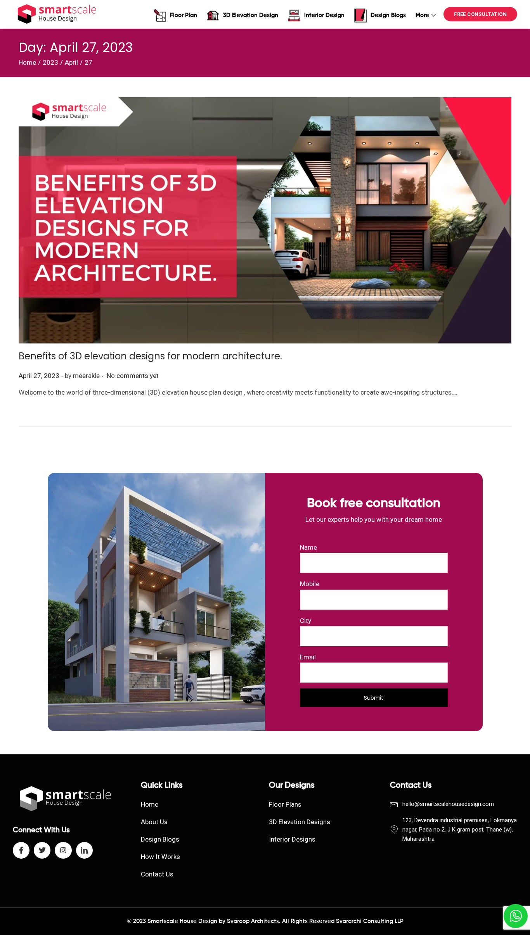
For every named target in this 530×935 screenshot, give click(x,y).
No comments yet (133, 376)
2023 (50, 62)
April (71, 62)
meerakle (86, 376)
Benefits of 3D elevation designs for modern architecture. (150, 356)
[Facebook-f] (21, 850)
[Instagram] (63, 850)
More (422, 15)
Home (27, 62)
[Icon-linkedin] (84, 850)
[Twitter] (42, 850)
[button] (480, 14)
